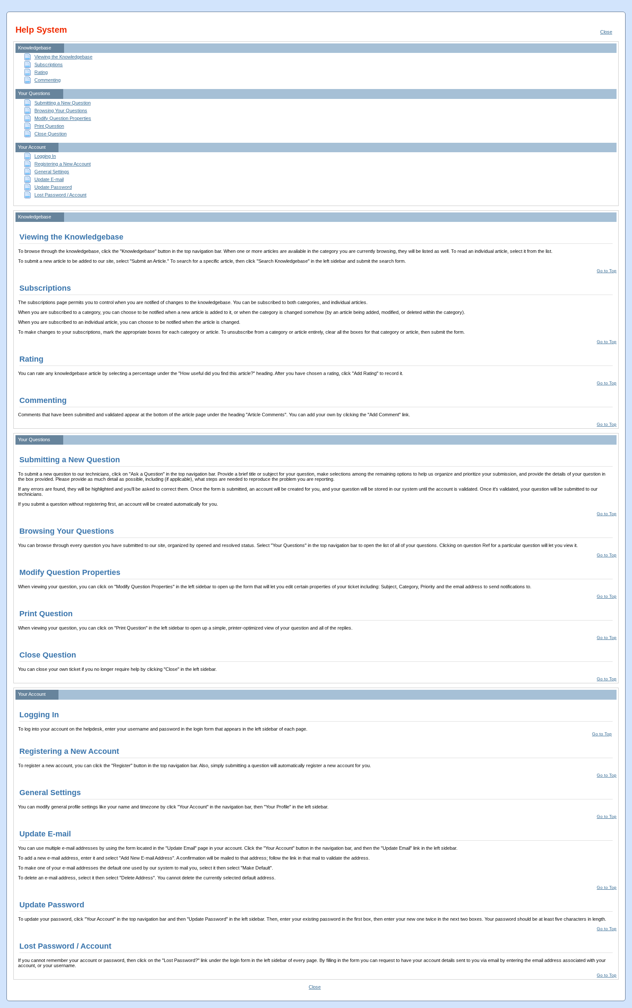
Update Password (53, 187)
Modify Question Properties (62, 118)
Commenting (47, 80)
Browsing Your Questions (60, 110)
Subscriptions (48, 64)
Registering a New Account (62, 163)
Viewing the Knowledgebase (63, 56)
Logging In (45, 156)
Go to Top (607, 270)
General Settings (51, 171)
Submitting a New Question (62, 102)
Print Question (49, 126)
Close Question (50, 133)
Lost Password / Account (60, 194)
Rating (41, 72)
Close (606, 31)
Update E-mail (49, 179)
